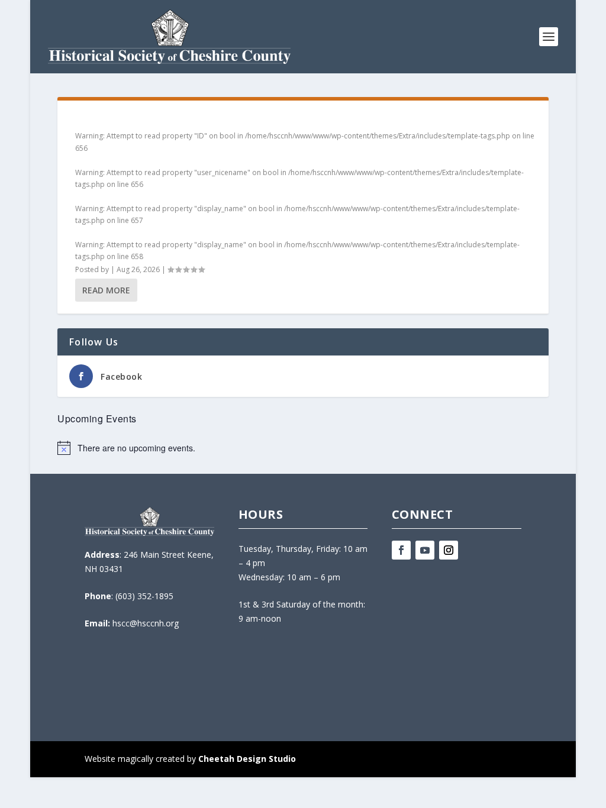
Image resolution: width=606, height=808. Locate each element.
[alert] (302, 448)
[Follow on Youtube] (424, 550)
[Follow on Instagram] (448, 550)
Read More (106, 290)
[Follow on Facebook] (401, 550)
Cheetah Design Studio (247, 758)
